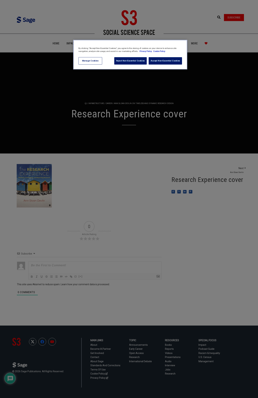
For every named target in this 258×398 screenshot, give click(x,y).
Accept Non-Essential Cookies (165, 60)
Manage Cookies (90, 60)
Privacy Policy (146, 51)
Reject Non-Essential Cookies (130, 60)
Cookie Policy (159, 51)
